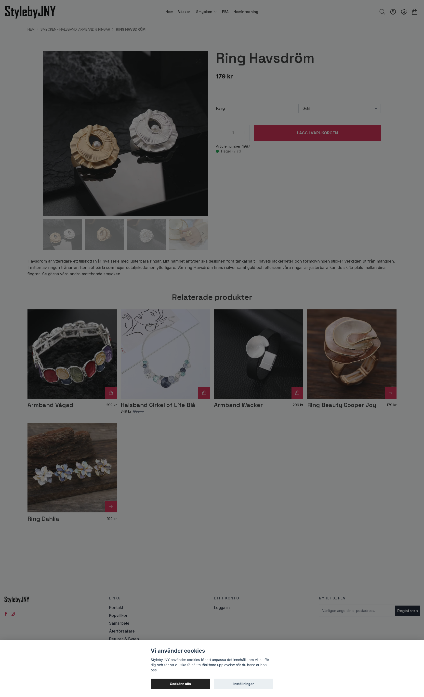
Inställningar (243, 684)
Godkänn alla (180, 684)
